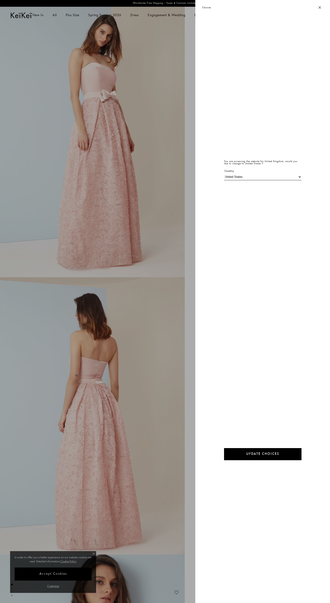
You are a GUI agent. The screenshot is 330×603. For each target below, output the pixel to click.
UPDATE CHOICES (262, 454)
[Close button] (319, 7)
